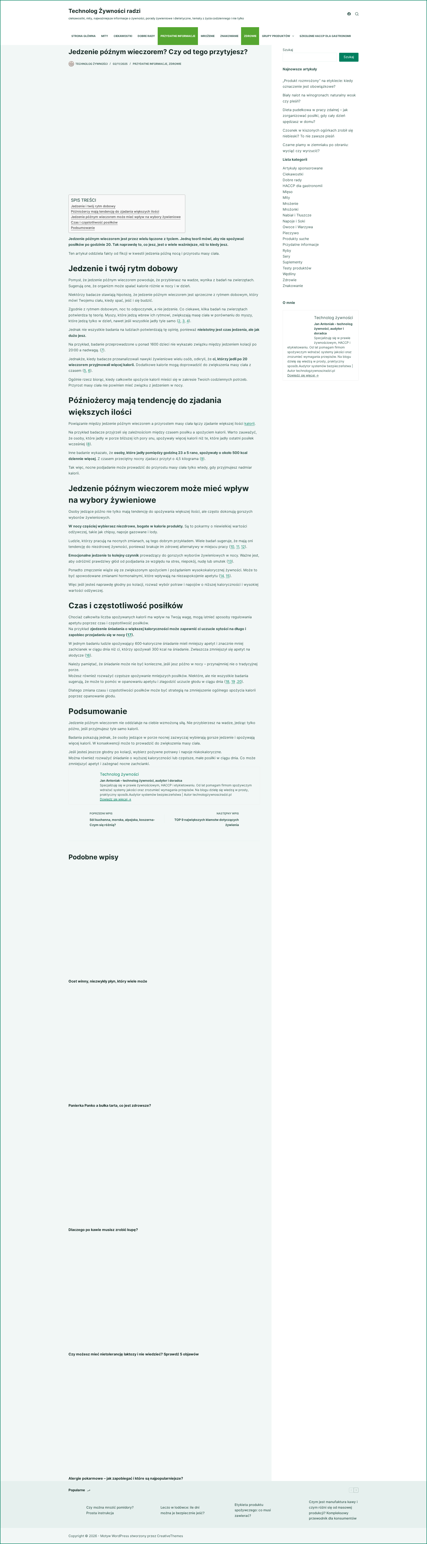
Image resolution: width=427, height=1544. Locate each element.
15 (228, 576)
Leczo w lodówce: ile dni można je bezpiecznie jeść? (183, 1510)
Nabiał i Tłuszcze (297, 215)
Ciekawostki (123, 36)
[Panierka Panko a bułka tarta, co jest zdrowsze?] (164, 1044)
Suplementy (292, 262)
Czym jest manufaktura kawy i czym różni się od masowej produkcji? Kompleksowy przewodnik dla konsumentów (333, 1510)
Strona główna (83, 36)
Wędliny (289, 274)
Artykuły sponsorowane (303, 168)
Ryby (287, 250)
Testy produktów (297, 268)
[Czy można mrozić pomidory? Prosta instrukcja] (75, 1510)
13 (230, 561)
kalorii (249, 423)
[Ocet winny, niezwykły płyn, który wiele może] (164, 920)
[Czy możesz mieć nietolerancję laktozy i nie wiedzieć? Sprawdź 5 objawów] (164, 1293)
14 (222, 576)
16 (88, 655)
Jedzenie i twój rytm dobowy (93, 206)
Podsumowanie (83, 228)
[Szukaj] (357, 14)
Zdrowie (250, 36)
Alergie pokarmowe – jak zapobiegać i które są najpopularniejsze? (125, 1478)
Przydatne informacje (178, 36)
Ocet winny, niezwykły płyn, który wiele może (107, 981)
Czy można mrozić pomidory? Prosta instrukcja (110, 1510)
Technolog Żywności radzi (104, 11)
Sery (286, 256)
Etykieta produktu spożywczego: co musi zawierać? (253, 1510)
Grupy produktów (276, 36)
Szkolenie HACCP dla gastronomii (325, 36)
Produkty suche (296, 238)
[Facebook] (349, 14)
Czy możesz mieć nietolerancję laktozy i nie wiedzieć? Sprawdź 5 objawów (133, 1354)
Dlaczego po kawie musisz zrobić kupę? (103, 1229)
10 (232, 546)
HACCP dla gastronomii (302, 185)
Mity (104, 36)
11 (237, 546)
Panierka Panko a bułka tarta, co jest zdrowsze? (109, 1105)
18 (227, 681)
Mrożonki (290, 209)
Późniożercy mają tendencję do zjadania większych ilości (115, 211)
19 (233, 681)
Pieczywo (291, 233)
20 (239, 681)
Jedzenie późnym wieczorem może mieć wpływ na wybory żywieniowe (126, 217)
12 (243, 546)
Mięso (288, 191)
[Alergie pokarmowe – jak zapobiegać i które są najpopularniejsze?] (164, 1417)
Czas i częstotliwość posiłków (94, 222)
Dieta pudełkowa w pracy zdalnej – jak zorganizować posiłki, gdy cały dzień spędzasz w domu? (315, 116)
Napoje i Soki (294, 221)
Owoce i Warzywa (298, 227)
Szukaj (288, 50)
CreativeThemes (170, 1536)
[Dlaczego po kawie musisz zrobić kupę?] (164, 1169)
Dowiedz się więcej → (115, 799)
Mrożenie (208, 36)
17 (129, 635)
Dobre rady (146, 36)
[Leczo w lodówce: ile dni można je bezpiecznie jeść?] (149, 1510)
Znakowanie (229, 36)
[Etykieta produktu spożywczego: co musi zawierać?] (223, 1510)
